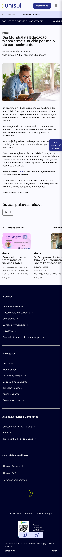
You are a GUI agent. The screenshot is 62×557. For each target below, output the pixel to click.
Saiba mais (10, 551)
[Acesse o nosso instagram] (28, 505)
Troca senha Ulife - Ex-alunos (18, 439)
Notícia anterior (16, 227)
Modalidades (9, 369)
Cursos (6, 363)
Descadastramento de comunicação (22, 337)
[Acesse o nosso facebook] (23, 505)
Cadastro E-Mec (11, 306)
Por (16, 51)
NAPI (5, 432)
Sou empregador (12, 400)
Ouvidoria (8, 331)
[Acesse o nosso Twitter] (33, 505)
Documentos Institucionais (16, 312)
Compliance (9, 318)
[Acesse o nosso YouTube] (38, 505)
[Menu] (56, 6)
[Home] (3, 14)
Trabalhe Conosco (12, 388)
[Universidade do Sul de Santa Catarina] (17, 6)
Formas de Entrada (13, 375)
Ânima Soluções (11, 394)
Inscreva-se (42, 5)
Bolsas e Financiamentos (15, 382)
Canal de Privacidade (14, 325)
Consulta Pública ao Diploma (17, 426)
